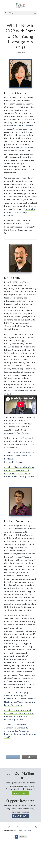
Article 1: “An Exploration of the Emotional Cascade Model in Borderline (19, 455)
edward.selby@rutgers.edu (17, 433)
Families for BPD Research (21, 125)
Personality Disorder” (14, 462)
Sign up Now (19, 793)
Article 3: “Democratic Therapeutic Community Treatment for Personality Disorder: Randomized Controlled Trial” (20, 730)
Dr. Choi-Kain (22, 147)
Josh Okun (27, 830)
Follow (22, 837)
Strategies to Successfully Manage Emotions (19, 212)
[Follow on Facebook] (16, 837)
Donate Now (19, 816)
